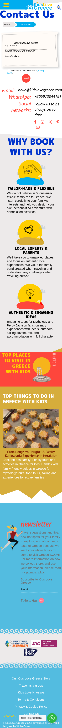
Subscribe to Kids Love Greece (36, 581)
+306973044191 (47, 96)
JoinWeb (53, 722)
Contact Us (31, 713)
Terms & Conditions (31, 699)
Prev (4, 432)
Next (57, 432)
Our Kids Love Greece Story (31, 678)
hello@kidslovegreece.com (40, 89)
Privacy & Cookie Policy (31, 706)
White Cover (23, 726)
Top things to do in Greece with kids (28, 399)
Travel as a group (31, 685)
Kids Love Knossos (31, 692)
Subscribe (29, 600)
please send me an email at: (20, 50)
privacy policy (35, 572)
